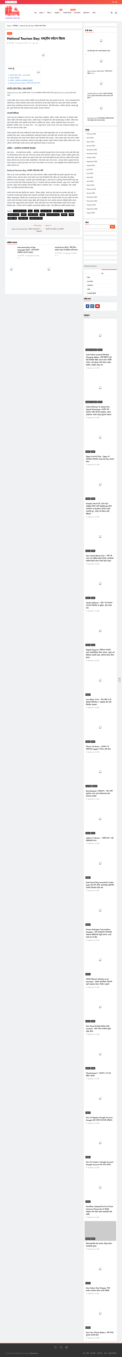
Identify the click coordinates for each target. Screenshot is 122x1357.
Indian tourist (58, 211)
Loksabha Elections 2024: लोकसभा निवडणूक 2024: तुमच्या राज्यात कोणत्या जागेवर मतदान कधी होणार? (100, 95)
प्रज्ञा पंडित (11, 43)
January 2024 (91, 146)
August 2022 (91, 213)
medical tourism (13, 214)
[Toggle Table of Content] (37, 72)
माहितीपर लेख (12, 218)
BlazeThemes (34, 1353)
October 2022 (91, 205)
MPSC (24, 214)
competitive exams (20, 211)
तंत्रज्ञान (100, 350)
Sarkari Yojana (91, 350)
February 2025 (91, 134)
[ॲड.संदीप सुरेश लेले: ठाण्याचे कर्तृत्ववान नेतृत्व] (101, 47)
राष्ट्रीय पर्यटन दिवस (36, 218)
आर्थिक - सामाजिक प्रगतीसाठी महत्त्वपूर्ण (21, 80)
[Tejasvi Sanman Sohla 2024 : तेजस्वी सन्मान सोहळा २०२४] (101, 67)
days (30, 211)
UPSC (42, 214)
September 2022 (92, 209)
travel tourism (33, 214)
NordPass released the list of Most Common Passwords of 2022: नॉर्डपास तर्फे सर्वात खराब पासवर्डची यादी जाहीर (99, 1210)
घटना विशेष (88, 786)
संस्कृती (58, 12)
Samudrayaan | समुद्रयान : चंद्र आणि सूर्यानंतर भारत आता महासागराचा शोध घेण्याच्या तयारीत (99, 793)
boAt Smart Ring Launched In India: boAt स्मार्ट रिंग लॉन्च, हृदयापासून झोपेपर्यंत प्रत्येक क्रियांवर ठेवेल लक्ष (100, 885)
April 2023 (90, 181)
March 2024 (90, 142)
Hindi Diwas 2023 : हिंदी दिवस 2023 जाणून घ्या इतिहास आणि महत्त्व (66, 248)
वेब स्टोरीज (77, 13)
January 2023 (91, 193)
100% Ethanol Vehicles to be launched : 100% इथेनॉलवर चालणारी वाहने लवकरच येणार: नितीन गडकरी (99, 981)
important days (46, 211)
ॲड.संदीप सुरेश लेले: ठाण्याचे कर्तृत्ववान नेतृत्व (98, 51)
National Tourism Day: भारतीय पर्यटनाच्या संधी (25, 83)
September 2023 (92, 161)
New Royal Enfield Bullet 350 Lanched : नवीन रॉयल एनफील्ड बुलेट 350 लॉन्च (98, 1028)
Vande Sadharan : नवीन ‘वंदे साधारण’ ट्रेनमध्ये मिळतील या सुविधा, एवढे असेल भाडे (99, 605)
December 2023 (92, 150)
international (69, 211)
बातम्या (41, 13)
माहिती (71, 214)
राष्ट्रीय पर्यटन (23, 218)
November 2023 (92, 154)
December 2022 (92, 197)
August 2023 (91, 165)
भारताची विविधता (15, 78)
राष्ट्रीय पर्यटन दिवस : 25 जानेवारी (20, 75)
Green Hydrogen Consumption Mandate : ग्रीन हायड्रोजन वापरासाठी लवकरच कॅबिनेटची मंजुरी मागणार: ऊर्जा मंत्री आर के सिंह (99, 933)
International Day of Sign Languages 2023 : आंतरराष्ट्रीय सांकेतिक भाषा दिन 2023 (28, 250)
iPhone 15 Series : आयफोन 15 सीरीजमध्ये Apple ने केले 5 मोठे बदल (98, 747)
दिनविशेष (9, 33)
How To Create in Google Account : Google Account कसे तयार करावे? (100, 1163)
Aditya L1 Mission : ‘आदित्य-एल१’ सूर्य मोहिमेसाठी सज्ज (99, 839)
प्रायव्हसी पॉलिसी (91, 293)
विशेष (48, 13)
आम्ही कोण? (86, 13)
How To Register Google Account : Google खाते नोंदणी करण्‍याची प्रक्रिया (100, 1118)
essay (36, 211)
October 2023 (91, 157)
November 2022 (92, 201)
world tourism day (53, 214)
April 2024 (90, 138)
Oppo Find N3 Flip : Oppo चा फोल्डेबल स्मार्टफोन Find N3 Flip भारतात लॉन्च (100, 459)
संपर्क (93, 13)
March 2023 (90, 185)
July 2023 (90, 169)
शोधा (112, 227)
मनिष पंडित (21, 256)
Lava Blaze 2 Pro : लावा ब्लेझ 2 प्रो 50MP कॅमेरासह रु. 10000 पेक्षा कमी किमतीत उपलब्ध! (98, 702)
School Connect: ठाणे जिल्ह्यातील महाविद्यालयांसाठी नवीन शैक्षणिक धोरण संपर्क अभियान (100, 119)
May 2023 (90, 177)
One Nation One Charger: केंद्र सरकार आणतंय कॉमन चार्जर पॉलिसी (98, 1289)
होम (35, 13)
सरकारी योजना (68, 12)
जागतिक (64, 214)
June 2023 (90, 173)
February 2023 (91, 189)
